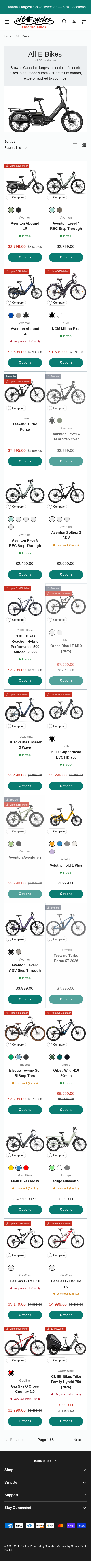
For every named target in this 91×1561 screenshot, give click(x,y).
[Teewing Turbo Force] (25, 392)
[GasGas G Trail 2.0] (25, 1239)
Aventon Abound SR (25, 331)
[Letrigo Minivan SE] (66, 1139)
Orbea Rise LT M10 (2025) (66, 648)
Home (8, 36)
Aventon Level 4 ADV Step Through (25, 967)
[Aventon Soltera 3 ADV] (66, 490)
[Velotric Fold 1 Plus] (66, 815)
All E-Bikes (22, 36)
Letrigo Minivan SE (66, 1181)
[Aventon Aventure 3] (25, 815)
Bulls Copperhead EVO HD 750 (66, 754)
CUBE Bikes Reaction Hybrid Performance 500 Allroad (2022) (25, 644)
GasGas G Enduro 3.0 (66, 1283)
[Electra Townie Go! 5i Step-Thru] (25, 1028)
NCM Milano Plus (66, 329)
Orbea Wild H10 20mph (66, 1073)
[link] (18, 1440)
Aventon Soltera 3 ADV (66, 535)
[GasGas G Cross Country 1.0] (25, 1344)
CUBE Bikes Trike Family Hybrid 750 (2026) (66, 1382)
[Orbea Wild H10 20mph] (66, 1028)
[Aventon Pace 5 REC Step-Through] (25, 490)
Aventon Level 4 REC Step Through (66, 226)
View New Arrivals (68, 7)
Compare (18, 197)
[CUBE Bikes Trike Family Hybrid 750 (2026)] (66, 1344)
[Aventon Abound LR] (25, 181)
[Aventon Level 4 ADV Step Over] (66, 392)
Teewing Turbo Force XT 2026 (66, 958)
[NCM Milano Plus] (66, 286)
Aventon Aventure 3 (25, 857)
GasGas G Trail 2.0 (25, 1281)
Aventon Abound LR (25, 226)
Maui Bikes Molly (25, 1181)
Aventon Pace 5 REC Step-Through (25, 543)
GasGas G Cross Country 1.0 (25, 1388)
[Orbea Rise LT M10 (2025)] (66, 604)
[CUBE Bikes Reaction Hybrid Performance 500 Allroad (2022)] (25, 604)
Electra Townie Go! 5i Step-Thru (25, 1073)
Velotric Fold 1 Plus (66, 865)
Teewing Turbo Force (25, 426)
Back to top (43, 1460)
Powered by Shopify (42, 1546)
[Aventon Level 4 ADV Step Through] (25, 923)
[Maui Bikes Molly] (25, 1139)
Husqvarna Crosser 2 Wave (25, 744)
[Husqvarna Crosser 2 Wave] (25, 710)
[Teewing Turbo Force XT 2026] (66, 923)
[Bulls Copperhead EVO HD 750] (66, 710)
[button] (84, 22)
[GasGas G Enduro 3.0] (66, 1239)
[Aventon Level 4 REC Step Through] (66, 181)
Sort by (9, 141)
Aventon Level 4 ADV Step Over (66, 436)
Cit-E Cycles (21, 1546)
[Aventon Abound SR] (25, 286)
